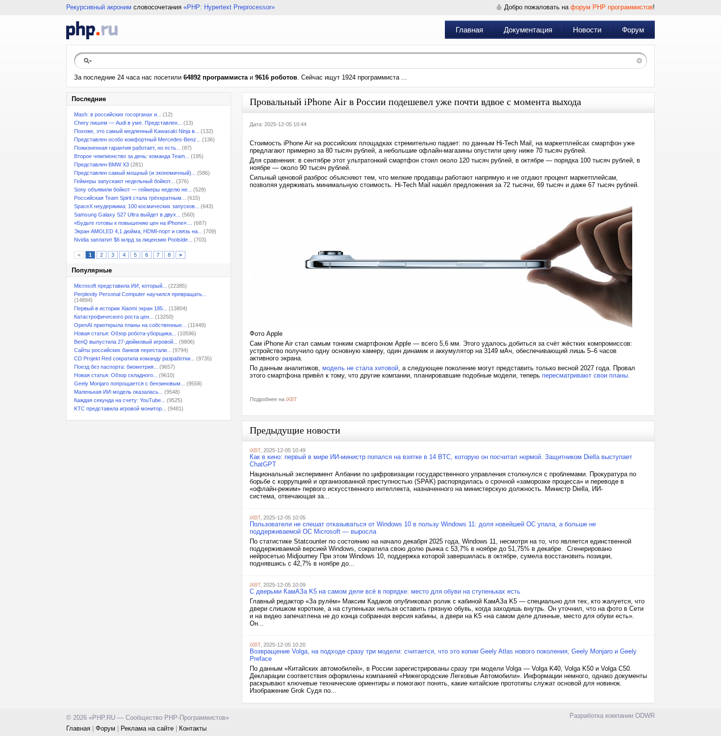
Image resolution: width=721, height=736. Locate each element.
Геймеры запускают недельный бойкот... (124, 181)
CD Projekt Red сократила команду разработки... (134, 358)
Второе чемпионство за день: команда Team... (131, 156)
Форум (633, 30)
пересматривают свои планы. (587, 375)
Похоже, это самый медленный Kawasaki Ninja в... (136, 131)
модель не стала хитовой (360, 368)
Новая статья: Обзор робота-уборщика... (125, 333)
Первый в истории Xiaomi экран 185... (120, 308)
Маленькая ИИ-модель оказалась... (118, 392)
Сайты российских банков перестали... (122, 350)
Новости (587, 30)
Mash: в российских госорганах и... (117, 114)
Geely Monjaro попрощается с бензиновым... (129, 383)
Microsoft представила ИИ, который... (120, 286)
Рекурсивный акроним (98, 7)
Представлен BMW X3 (101, 164)
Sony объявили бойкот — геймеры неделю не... (133, 189)
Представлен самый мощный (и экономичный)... (135, 173)
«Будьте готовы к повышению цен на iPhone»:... (133, 223)
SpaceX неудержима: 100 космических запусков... (136, 206)
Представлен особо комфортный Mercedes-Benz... (137, 139)
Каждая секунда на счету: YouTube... (119, 400)
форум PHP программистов (611, 7)
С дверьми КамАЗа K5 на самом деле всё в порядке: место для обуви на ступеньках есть (385, 591)
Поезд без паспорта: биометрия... (116, 367)
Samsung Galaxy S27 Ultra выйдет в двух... (127, 215)
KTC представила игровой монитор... (120, 408)
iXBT (291, 399)
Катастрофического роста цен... (114, 317)
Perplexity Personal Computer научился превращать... (140, 294)
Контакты (192, 728)
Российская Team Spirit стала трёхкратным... (130, 198)
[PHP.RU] (92, 30)
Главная (469, 30)
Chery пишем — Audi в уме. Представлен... (128, 123)
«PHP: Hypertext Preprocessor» (229, 7)
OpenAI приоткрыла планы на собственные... (130, 325)
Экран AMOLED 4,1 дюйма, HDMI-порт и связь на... (138, 231)
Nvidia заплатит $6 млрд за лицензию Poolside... (133, 240)
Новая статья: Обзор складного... (115, 375)
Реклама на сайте (147, 728)
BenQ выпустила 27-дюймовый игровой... (126, 342)
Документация (528, 30)
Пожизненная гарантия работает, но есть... (127, 148)
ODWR (645, 715)
